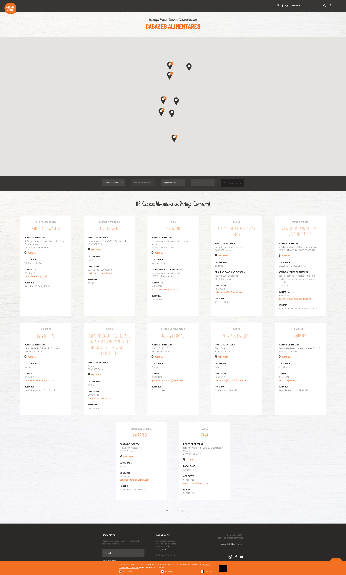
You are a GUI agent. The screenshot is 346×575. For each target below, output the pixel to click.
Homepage (153, 20)
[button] (171, 114)
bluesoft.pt (225, 544)
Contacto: (30, 270)
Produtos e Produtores (169, 20)
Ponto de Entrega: (34, 238)
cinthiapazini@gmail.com (100, 273)
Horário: (29, 283)
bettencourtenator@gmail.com (134, 480)
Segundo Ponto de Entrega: (167, 270)
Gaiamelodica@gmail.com (100, 398)
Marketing (208, 572)
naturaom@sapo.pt (288, 380)
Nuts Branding (237, 544)
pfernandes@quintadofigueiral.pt (230, 380)
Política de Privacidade (166, 555)
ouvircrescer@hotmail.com (196, 483)
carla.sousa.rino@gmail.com (165, 289)
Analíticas (169, 572)
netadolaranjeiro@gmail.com (38, 276)
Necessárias (128, 572)
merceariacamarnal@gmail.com (39, 380)
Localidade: (30, 260)
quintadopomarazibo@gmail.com (168, 380)
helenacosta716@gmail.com (229, 292)
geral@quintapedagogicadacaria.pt (295, 298)
